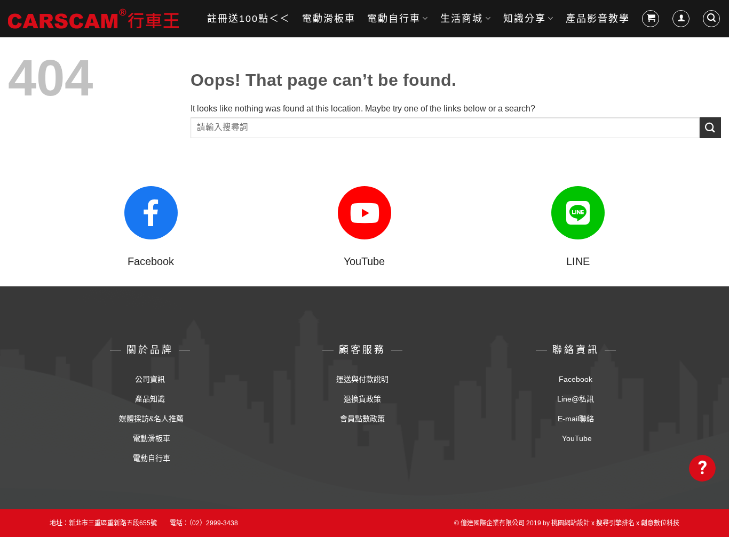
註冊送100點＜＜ (248, 18)
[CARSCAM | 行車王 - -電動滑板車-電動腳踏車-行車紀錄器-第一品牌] (93, 19)
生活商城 (461, 18)
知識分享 (524, 18)
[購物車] (650, 18)
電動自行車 (394, 18)
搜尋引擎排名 (615, 523)
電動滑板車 (328, 18)
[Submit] (710, 127)
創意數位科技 (660, 523)
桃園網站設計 (570, 523)
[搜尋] (711, 18)
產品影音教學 (598, 18)
